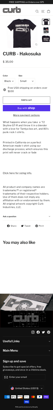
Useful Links (11, 341)
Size (20, 76)
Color (5, 76)
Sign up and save (14, 361)
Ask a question (9, 216)
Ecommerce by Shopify (30, 407)
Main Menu (10, 350)
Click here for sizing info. (17, 173)
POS (16, 407)
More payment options (26, 115)
